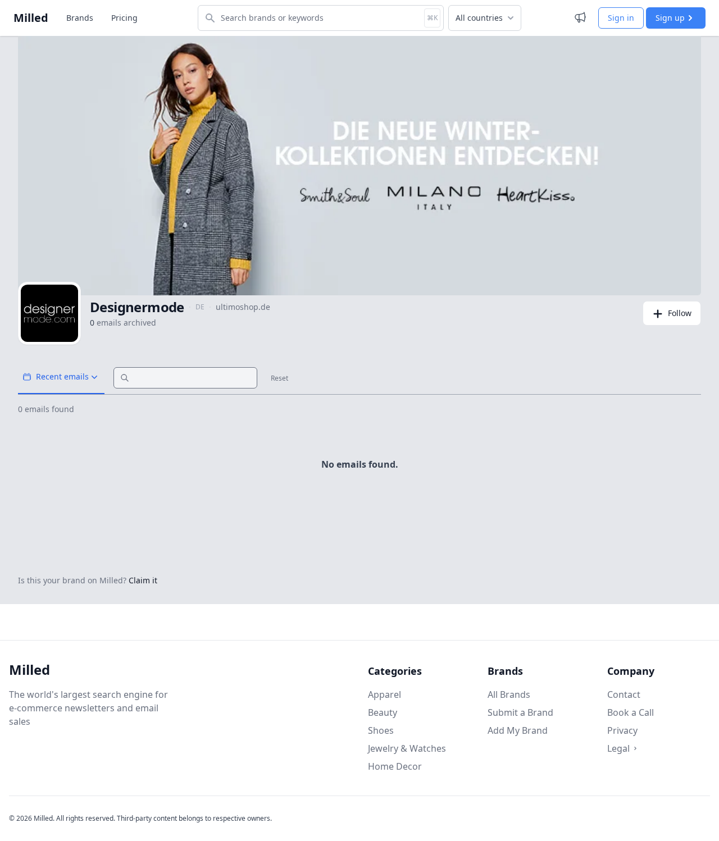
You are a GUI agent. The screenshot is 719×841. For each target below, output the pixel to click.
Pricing (124, 17)
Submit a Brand (520, 712)
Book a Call (630, 712)
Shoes (381, 730)
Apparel (384, 694)
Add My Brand (518, 730)
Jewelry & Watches (407, 748)
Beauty (382, 712)
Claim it (143, 580)
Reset (279, 378)
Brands (79, 17)
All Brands (509, 694)
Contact (623, 694)
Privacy (622, 730)
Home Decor (395, 766)
